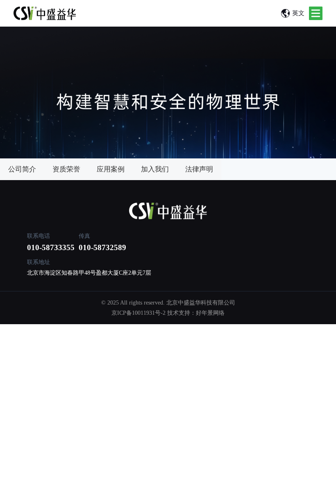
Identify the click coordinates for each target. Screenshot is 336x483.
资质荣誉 (66, 169)
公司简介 (22, 169)
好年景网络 (210, 313)
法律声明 (199, 169)
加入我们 (155, 169)
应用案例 (111, 169)
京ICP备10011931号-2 (138, 313)
